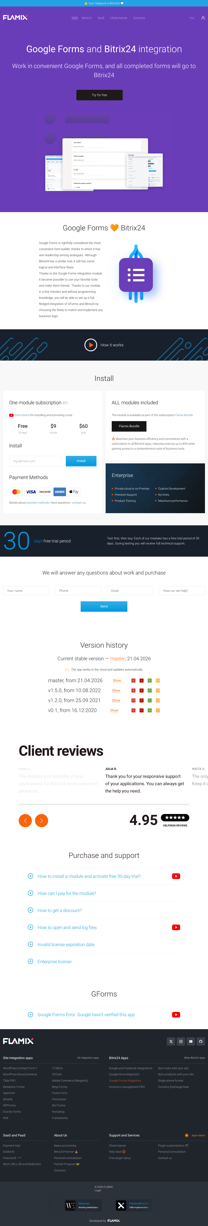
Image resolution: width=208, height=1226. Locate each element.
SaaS (101, 18)
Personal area (203, 18)
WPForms (9, 1105)
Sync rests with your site (173, 1068)
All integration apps (88, 1057)
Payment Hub (11, 1145)
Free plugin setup (120, 1158)
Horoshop (58, 1111)
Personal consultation (68, 1158)
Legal (98, 1190)
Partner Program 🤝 (66, 1164)
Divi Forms (58, 1105)
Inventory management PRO (127, 1086)
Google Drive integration (124, 1074)
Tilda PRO (9, 1080)
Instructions (21, 415)
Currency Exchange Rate (173, 1086)
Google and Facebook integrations (130, 1068)
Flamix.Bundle (184, 415)
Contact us (165, 1158)
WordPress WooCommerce (20, 1074)
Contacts (139, 18)
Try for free (99, 95)
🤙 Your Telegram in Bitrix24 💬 (104, 3)
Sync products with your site (176, 1074)
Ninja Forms (59, 1086)
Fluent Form (59, 1093)
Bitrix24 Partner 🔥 (66, 1151)
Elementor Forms (14, 1086)
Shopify (8, 1099)
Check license (118, 18)
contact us (79, 502)
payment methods (37, 502)
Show (117, 680)
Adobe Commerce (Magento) (70, 1080)
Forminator (59, 1099)
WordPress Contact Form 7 (20, 1068)
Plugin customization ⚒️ (173, 1145)
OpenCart (9, 1093)
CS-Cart (57, 1074)
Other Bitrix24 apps (194, 1057)
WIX (5, 1118)
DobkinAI (8, 1151)
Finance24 (12, 1158)
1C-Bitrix (57, 1068)
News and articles (65, 1145)
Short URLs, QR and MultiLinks (22, 1164)
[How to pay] (45, 491)
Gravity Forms (12, 1111)
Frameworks (60, 1118)
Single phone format (170, 1080)
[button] (25, 820)
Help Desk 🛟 (117, 1151)
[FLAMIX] (15, 19)
